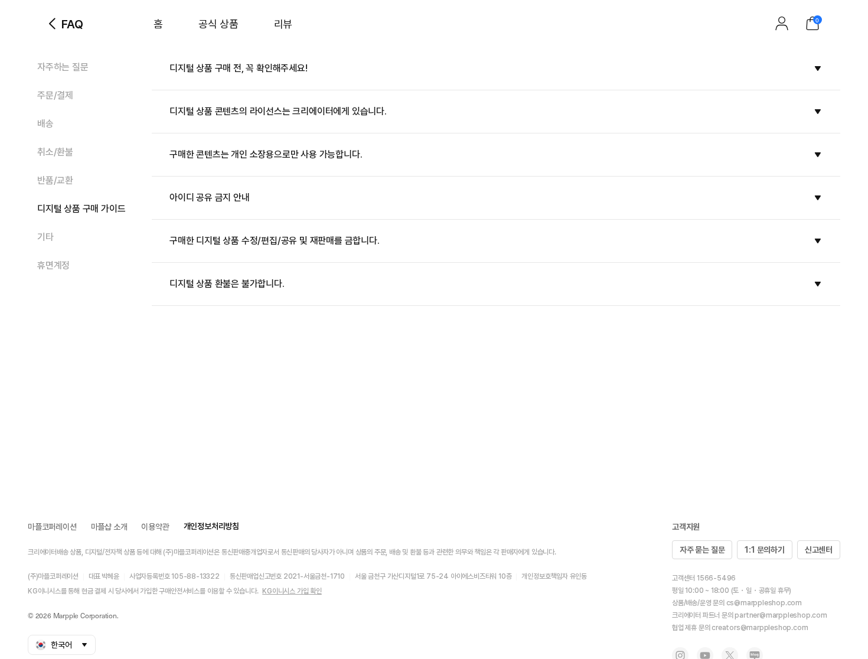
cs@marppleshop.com (764, 603)
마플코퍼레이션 (52, 526)
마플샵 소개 (109, 526)
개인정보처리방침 (211, 526)
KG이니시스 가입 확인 (292, 591)
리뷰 (283, 24)
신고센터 (819, 549)
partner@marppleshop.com (781, 615)
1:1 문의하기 (764, 549)
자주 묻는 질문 (702, 549)
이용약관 (155, 526)
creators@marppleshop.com (760, 628)
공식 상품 (218, 24)
